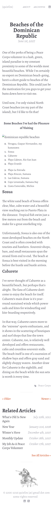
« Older (6, 399)
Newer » (46, 399)
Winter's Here (11, 433)
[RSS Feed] (28, 501)
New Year (8, 427)
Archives (39, 7)
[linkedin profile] (49, 7)
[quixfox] (7, 7)
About (26, 7)
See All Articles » (41, 455)
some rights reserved (25, 497)
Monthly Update (12, 438)
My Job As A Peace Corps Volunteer (13, 446)
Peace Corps (44, 385)
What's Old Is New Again (14, 419)
